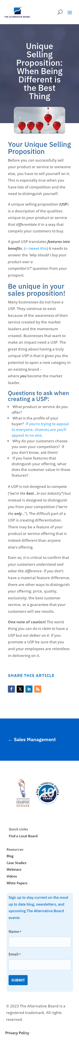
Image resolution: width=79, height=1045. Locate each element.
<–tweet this (36, 248)
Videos (12, 876)
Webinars (14, 869)
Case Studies (16, 863)
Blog (10, 856)
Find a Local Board (23, 836)
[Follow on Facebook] (11, 689)
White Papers (17, 883)
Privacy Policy (17, 1032)
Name (15, 931)
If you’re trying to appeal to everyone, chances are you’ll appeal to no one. (40, 429)
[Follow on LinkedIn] (28, 689)
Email (15, 954)
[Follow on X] (20, 689)
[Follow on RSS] (37, 689)
